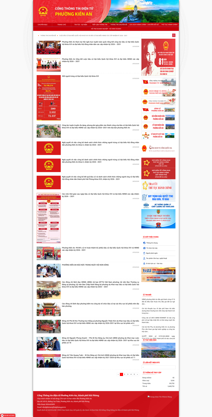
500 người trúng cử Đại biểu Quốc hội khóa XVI (80, 76)
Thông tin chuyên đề (48, 36)
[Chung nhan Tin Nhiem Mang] (160, 397)
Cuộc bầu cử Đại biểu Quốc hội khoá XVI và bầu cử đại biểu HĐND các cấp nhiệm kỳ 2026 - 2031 (93, 36)
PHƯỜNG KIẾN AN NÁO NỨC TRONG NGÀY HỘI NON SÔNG (85, 265)
